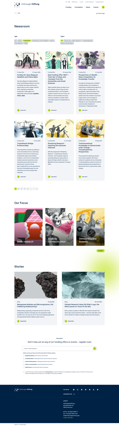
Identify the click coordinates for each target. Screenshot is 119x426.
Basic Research (77, 40)
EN (69, 1)
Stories (52, 40)
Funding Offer (27, 40)
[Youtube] (89, 389)
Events (96, 7)
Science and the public (67, 43)
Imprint (16, 424)
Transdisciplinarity (87, 40)
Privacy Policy (49, 371)
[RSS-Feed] (93, 389)
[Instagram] (77, 389)
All (15, 40)
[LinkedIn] (73, 389)
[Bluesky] (81, 389)
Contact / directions (68, 417)
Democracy (68, 40)
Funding (68, 7)
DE (66, 1)
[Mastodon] (97, 389)
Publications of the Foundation (40, 40)
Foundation (79, 7)
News (88, 7)
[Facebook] (85, 389)
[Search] (103, 7)
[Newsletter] (74, 394)
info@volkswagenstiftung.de (71, 415)
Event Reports (18, 43)
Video (25, 43)
